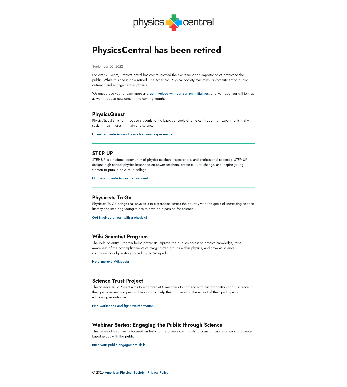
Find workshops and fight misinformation (123, 305)
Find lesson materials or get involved (120, 178)
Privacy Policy (158, 372)
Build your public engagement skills (118, 344)
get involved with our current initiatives (179, 93)
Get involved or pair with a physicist (119, 217)
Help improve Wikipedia (110, 261)
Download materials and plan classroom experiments (132, 134)
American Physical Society (125, 372)
